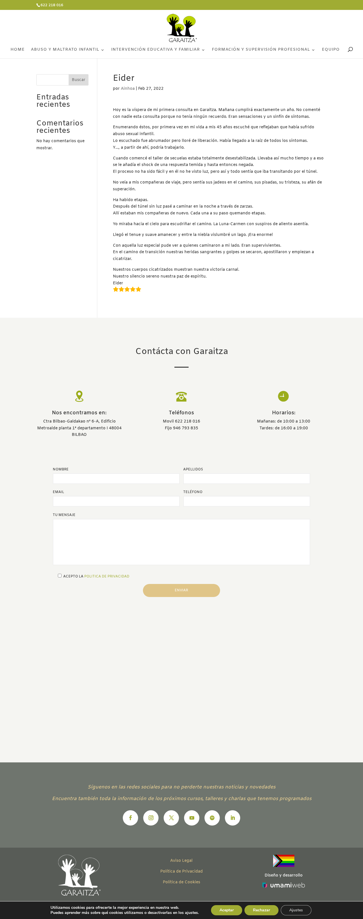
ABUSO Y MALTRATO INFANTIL (65, 50)
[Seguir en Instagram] (151, 818)
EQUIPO (331, 50)
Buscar (78, 80)
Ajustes (296, 910)
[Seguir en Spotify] (212, 818)
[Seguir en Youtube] (191, 818)
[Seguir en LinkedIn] (232, 818)
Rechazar (261, 910)
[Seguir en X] (171, 818)
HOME (17, 50)
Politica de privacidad (106, 576)
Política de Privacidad (181, 871)
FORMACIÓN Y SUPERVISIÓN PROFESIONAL (261, 50)
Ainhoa (128, 88)
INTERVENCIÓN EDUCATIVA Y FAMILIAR (155, 50)
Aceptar (227, 910)
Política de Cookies (181, 882)
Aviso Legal (181, 860)
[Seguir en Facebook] (130, 818)
